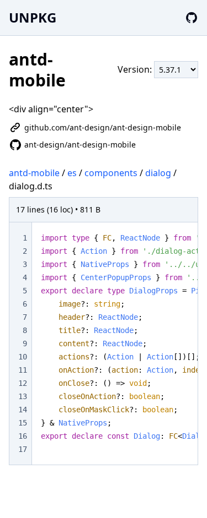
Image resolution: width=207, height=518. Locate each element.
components (110, 173)
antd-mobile (34, 173)
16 (22, 436)
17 (22, 449)
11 (22, 370)
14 (22, 409)
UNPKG (32, 17)
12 (22, 383)
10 (22, 356)
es (72, 173)
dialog (158, 173)
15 (22, 422)
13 (22, 396)
